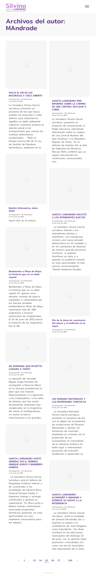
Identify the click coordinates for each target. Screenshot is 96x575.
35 (46, 560)
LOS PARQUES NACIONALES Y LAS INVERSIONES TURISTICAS (69, 400)
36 (52, 560)
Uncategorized (14, 99)
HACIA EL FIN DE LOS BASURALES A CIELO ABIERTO (25, 94)
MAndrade (21, 28)
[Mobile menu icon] (87, 6)
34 (40, 560)
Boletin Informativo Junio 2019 (23, 209)
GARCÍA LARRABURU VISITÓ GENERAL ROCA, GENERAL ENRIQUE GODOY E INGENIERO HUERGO (25, 463)
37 (58, 560)
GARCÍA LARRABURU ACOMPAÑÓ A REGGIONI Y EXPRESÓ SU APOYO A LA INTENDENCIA (67, 499)
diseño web (49, 573)
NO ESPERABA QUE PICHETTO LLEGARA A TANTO (25, 367)
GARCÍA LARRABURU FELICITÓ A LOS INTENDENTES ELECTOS (69, 216)
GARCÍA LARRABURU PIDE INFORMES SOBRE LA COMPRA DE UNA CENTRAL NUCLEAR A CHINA (69, 105)
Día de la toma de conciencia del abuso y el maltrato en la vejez (68, 323)
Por (26, 99)
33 (34, 560)
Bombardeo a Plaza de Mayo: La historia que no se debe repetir (25, 274)
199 (70, 560)
